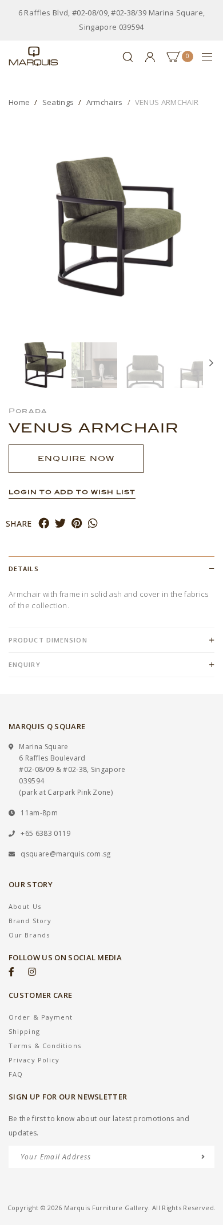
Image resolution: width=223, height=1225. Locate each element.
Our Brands (29, 935)
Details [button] (24, 568)
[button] (14, 365)
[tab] (111, 568)
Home (19, 102)
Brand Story (30, 920)
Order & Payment (41, 1017)
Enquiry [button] (25, 664)
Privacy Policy (34, 1060)
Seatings (58, 102)
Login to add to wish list (72, 491)
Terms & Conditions (45, 1045)
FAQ (16, 1074)
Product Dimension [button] (48, 640)
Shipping (24, 1031)
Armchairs (104, 102)
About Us (25, 906)
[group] (43, 365)
